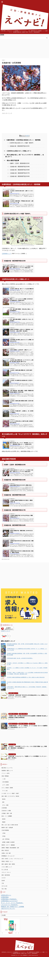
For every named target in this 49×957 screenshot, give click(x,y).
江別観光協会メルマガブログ (9, 901)
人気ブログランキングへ (8, 908)
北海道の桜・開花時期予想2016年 (18, 176)
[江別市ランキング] (7, 629)
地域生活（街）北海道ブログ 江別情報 (12, 906)
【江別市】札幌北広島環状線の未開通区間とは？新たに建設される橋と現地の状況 (26, 677)
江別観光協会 (5, 897)
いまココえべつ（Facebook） (9, 904)
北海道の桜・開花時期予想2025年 (18, 146)
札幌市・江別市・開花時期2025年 (18, 163)
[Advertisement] (24, 49)
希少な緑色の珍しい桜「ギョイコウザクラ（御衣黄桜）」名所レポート (24, 155)
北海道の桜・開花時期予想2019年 (18, 166)
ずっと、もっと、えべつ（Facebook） (12, 903)
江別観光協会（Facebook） (9, 899)
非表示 (27, 135)
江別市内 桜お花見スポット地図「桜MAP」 (20, 143)
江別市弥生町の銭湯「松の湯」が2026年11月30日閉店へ (20, 658)
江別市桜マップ (6, 253)
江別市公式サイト (6, 895)
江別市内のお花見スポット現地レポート (18, 151)
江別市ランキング (5, 631)
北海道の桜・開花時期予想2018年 (18, 170)
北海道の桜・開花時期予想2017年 (18, 173)
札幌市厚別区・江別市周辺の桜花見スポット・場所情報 (22, 140)
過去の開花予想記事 (12, 160)
